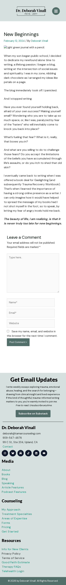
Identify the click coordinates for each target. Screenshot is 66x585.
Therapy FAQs (11, 567)
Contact (8, 446)
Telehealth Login (13, 571)
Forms (6, 523)
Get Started (10, 531)
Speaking (8, 483)
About (6, 470)
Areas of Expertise (14, 518)
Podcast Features (14, 492)
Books (6, 474)
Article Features (13, 487)
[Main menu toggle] (56, 11)
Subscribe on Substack (33, 413)
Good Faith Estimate (16, 562)
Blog (5, 479)
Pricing (6, 527)
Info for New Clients (15, 549)
